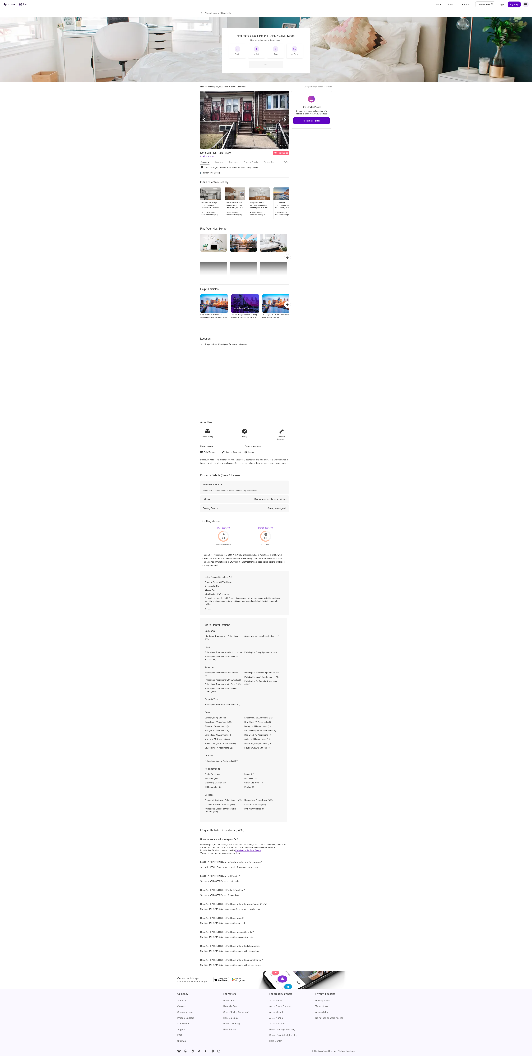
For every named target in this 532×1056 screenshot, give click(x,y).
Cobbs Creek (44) (212, 774)
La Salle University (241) (255, 804)
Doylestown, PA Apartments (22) (219, 747)
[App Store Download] (221, 980)
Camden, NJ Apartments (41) (217, 717)
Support (181, 1029)
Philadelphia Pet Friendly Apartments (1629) (260, 682)
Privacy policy (322, 1000)
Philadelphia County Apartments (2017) (222, 760)
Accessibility (321, 1012)
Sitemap (181, 1040)
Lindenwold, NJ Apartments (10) (258, 717)
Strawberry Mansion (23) (215, 782)
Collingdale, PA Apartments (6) (218, 734)
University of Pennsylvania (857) (258, 800)
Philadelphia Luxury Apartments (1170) (261, 677)
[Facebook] (192, 1051)
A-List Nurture (276, 1017)
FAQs (285, 162)
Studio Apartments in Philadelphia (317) (261, 636)
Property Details (251, 162)
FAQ (179, 1035)
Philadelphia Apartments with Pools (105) (223, 684)
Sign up (514, 4)
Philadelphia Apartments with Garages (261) (221, 674)
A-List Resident (277, 1023)
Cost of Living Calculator (236, 1012)
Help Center (275, 1040)
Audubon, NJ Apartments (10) (257, 739)
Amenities (233, 162)
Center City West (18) (253, 782)
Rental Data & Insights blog (283, 1035)
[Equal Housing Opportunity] (179, 1051)
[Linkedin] (185, 1051)
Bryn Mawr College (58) (254, 808)
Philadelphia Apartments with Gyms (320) (223, 679)
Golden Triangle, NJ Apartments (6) (220, 743)
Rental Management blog (282, 1029)
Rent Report (229, 1029)
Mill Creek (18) (250, 778)
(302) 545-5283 (207, 156)
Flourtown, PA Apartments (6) (257, 747)
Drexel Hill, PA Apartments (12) (258, 743)
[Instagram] (212, 1051)
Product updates (185, 1017)
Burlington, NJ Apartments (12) (258, 726)
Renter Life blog (231, 1023)
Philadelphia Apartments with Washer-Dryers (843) (221, 690)
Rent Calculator (231, 1017)
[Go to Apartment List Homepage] (15, 4)
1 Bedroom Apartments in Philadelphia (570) (221, 637)
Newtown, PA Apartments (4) (217, 739)
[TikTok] (219, 1051)
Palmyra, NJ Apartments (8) (217, 730)
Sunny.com (183, 1023)
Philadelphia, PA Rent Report (248, 850)
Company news (185, 1012)
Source (208, 609)
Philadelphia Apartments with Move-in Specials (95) (221, 658)
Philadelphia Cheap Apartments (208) (260, 652)
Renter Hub (229, 1000)
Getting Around (270, 162)
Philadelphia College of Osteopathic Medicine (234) (220, 810)
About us (181, 1000)
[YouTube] (205, 1051)
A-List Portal (275, 1000)
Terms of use (321, 1006)
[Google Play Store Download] (238, 980)
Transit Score (264, 527)
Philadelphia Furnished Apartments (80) (261, 672)
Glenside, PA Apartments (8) (217, 726)
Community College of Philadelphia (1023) (223, 800)
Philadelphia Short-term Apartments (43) (222, 704)
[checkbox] (237, 51)
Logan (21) (249, 774)
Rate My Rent (230, 1006)
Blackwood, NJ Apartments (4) (257, 734)
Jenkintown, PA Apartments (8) (218, 722)
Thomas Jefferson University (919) (220, 804)
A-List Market (276, 1012)
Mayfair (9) (249, 787)
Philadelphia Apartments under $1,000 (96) (223, 652)
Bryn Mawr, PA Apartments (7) (257, 722)
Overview (205, 162)
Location (219, 162)
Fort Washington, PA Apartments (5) (260, 730)
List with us (484, 4)
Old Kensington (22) (213, 787)
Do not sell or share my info (329, 1017)
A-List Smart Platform (280, 1006)
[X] (199, 1051)
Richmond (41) (211, 778)
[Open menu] (526, 4)
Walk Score (222, 527)
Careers (181, 1006)
